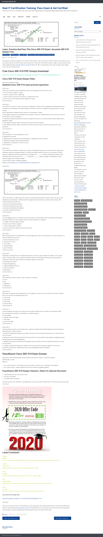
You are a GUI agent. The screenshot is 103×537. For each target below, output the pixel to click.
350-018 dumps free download (83, 221)
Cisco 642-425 (88, 257)
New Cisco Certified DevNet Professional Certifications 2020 (41, 54)
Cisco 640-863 (78, 257)
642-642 (97, 239)
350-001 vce (78, 212)
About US (35, 16)
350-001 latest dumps (80, 203)
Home (8, 16)
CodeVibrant (24, 535)
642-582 (90, 239)
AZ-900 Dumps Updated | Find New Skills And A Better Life (80, 78)
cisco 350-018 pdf (92, 248)
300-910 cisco (6, 54)
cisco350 (14, 57)
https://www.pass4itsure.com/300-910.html (23, 65)
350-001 (77, 200)
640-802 (77, 236)
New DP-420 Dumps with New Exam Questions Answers (85, 51)
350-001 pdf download (81, 209)
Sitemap (28, 16)
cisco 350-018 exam (80, 248)
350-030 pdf (85, 233)
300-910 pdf (12, 514)
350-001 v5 (92, 209)
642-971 (84, 242)
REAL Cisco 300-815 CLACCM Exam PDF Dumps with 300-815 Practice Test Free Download (12, 518)
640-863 (90, 236)
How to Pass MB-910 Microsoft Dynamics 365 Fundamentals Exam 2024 (88, 46)
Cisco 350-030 (78, 251)
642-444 (77, 239)
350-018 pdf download (81, 227)
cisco (14, 16)
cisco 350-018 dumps (90, 245)
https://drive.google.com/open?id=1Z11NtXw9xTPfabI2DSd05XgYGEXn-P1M (41, 75)
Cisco (23, 61)
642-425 (97, 236)
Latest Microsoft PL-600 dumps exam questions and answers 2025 (86, 41)
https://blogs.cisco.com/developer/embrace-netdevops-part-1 (24, 162)
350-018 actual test (80, 215)
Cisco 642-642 (88, 263)
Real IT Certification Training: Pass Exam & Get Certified (35, 8)
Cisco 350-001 (92, 242)
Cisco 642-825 (78, 266)
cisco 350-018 (78, 245)
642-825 (77, 242)
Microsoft (21, 16)
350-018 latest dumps (80, 224)
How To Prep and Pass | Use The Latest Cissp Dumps (88, 61)
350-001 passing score (81, 206)
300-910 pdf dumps (21, 514)
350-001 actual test (87, 200)
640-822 (84, 236)
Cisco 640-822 (88, 254)
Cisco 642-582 (78, 263)
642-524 (84, 239)
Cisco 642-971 (88, 266)
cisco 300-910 (23, 54)
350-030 (77, 233)
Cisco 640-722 (88, 251)
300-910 (11, 357)
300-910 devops (14, 54)
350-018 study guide (80, 230)
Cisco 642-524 (88, 260)
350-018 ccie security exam (82, 218)
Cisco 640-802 (78, 254)
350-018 (86, 212)
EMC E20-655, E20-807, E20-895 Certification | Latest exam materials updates (63, 518)
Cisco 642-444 (78, 260)
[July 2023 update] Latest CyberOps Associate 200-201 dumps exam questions (88, 56)
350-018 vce (91, 230)
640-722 (92, 233)
